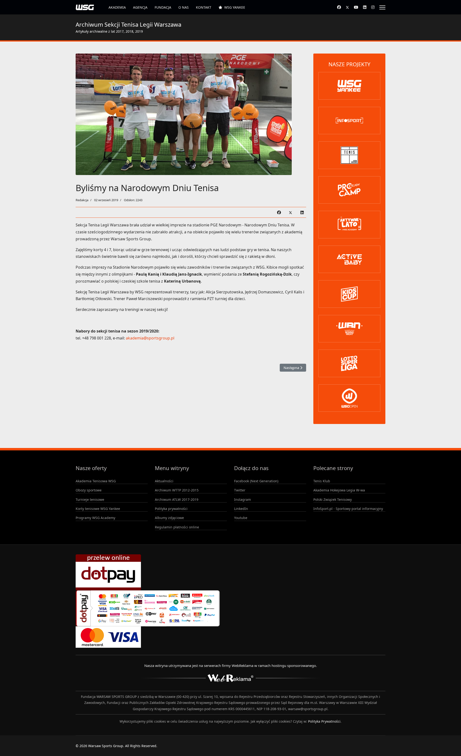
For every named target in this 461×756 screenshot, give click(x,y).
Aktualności (164, 481)
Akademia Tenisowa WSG (96, 481)
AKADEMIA (117, 7)
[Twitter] (347, 7)
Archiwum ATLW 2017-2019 (176, 499)
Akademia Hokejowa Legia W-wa (339, 490)
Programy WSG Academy (95, 517)
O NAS (183, 7)
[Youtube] (356, 7)
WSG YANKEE (234, 7)
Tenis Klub (321, 481)
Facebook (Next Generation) (256, 481)
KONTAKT (203, 7)
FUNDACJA (163, 7)
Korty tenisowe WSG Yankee (98, 508)
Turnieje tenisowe (90, 499)
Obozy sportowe (89, 490)
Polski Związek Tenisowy (332, 499)
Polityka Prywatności (324, 721)
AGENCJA (140, 7)
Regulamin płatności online (177, 527)
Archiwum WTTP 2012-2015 (177, 490)
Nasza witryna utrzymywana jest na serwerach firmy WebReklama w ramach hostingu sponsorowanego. (230, 665)
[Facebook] (339, 7)
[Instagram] (373, 7)
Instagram (242, 499)
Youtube (240, 517)
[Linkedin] (364, 7)
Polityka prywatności (171, 508)
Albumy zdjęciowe (169, 517)
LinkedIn (241, 508)
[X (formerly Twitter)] (290, 212)
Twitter (239, 490)
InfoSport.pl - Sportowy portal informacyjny (348, 508)
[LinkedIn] (302, 212)
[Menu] (382, 7)
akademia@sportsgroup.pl (150, 338)
